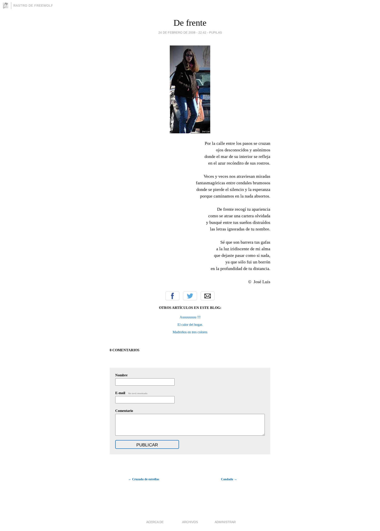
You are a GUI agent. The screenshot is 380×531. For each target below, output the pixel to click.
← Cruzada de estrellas (143, 479)
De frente (190, 23)
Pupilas (215, 32)
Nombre (121, 375)
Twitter (190, 296)
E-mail (131, 393)
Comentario (124, 411)
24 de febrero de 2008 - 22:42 (182, 32)
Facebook (172, 296)
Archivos (190, 522)
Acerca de (155, 522)
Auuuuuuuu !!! (190, 317)
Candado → (229, 479)
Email (208, 296)
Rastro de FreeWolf (33, 5)
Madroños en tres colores (190, 332)
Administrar (225, 522)
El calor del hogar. (190, 324)
